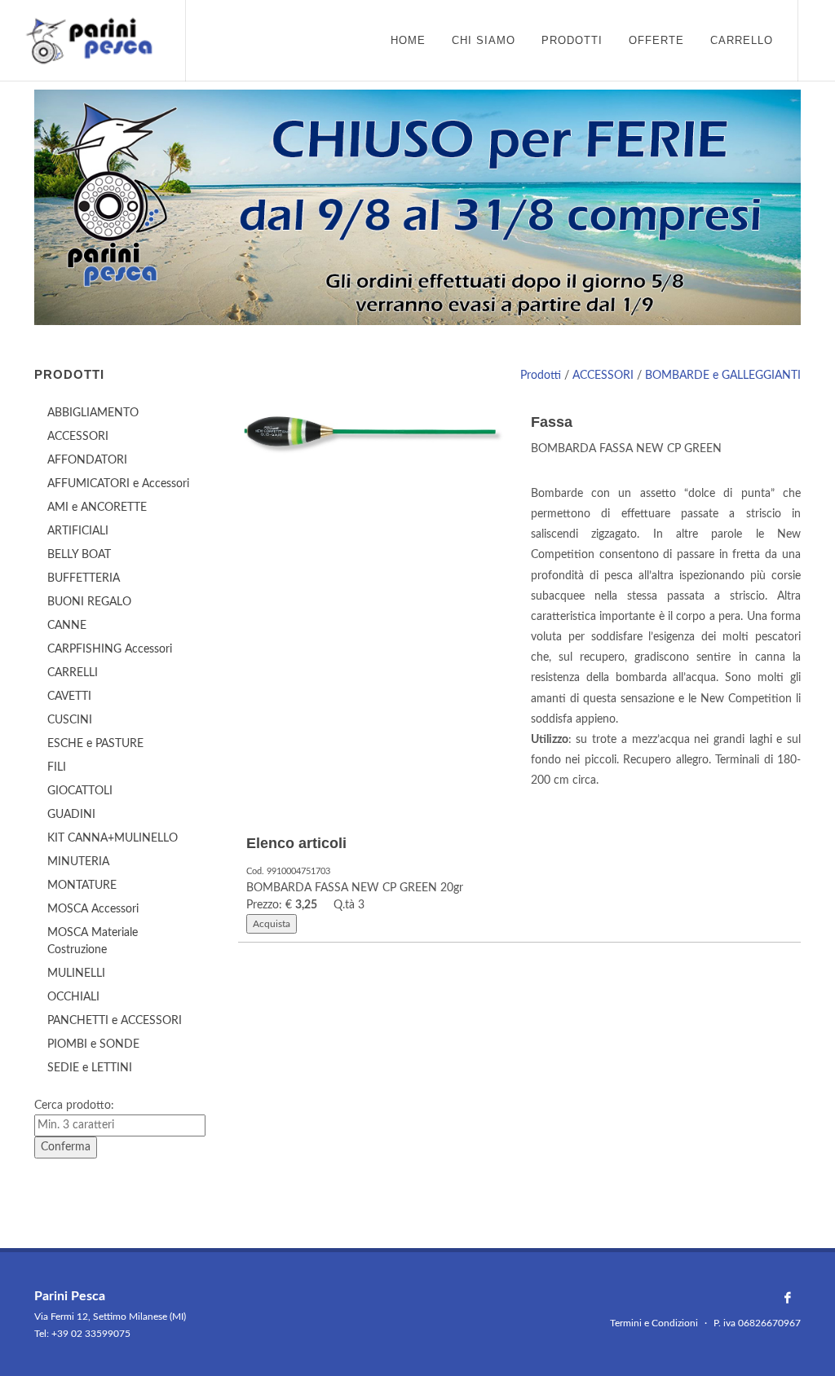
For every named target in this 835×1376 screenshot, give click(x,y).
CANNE (66, 625)
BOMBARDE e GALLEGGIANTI (723, 375)
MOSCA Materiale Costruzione (92, 941)
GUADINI (71, 814)
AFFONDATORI (87, 460)
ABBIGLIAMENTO (93, 413)
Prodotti (540, 375)
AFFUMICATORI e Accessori (118, 484)
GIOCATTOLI (80, 791)
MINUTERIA (78, 862)
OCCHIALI (73, 997)
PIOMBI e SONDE (93, 1044)
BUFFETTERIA (83, 578)
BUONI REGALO (89, 602)
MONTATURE (82, 885)
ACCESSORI (603, 375)
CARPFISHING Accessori (109, 649)
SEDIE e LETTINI (89, 1068)
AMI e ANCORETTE (97, 507)
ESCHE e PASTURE (95, 744)
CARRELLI (72, 673)
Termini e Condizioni (654, 1323)
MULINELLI (76, 973)
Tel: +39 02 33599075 (82, 1334)
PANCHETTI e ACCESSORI (114, 1021)
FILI (56, 767)
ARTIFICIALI (77, 531)
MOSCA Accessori (93, 909)
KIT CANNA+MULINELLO (112, 838)
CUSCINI (69, 720)
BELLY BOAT (79, 555)
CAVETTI (69, 696)
